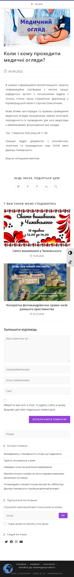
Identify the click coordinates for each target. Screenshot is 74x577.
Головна (21, 564)
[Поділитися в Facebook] (27, 186)
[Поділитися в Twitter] (18, 186)
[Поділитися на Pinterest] (37, 186)
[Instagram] (16, 541)
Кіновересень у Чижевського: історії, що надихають (33, 453)
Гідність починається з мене (19, 460)
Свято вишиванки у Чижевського (37, 251)
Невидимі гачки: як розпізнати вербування (28, 467)
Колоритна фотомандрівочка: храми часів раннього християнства (37, 307)
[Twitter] (6, 541)
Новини (35, 564)
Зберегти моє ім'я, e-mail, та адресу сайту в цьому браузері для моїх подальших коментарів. (34, 407)
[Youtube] (21, 541)
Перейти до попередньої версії (37, 567)
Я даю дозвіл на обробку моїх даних (28, 523)
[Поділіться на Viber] (55, 186)
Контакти (49, 564)
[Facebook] (11, 541)
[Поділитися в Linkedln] (46, 186)
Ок (63, 515)
